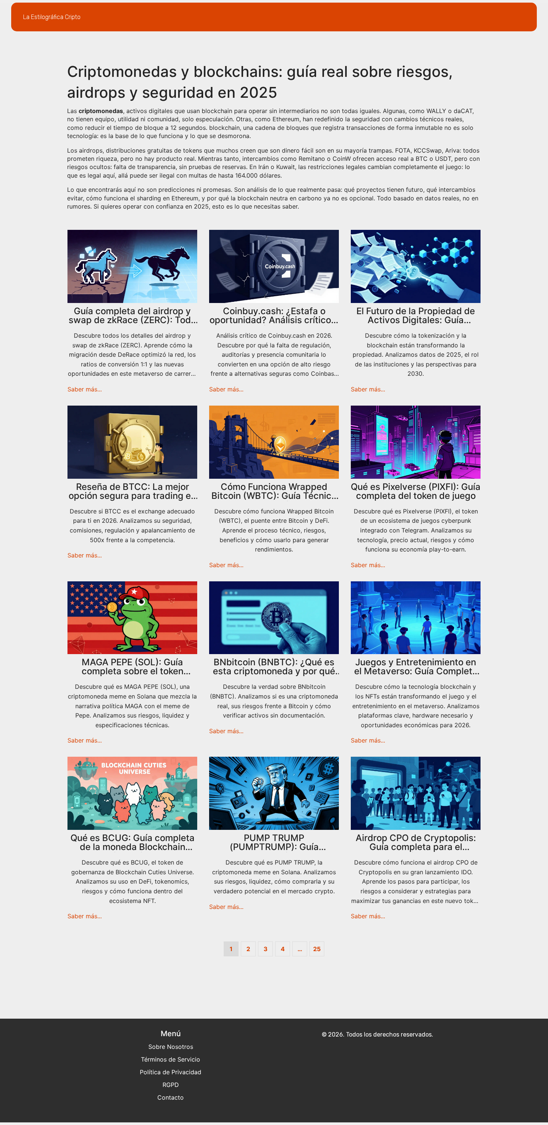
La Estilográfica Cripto (52, 17)
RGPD (171, 1084)
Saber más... (84, 389)
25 (317, 949)
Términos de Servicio (170, 1059)
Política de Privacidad (170, 1072)
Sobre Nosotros (170, 1046)
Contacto (170, 1097)
